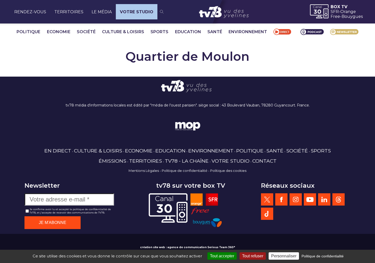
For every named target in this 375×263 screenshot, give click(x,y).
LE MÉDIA (102, 11)
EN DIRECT (57, 151)
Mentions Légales (144, 171)
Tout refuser (252, 256)
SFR (335, 11)
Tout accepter (222, 256)
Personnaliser (283, 256)
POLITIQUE (28, 31)
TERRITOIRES (68, 11)
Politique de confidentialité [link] (323, 256)
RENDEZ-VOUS (30, 11)
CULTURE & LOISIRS (123, 31)
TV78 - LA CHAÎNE (187, 161)
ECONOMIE (58, 31)
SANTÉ (214, 31)
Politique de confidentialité (184, 171)
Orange (348, 11)
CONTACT (264, 161)
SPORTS (159, 31)
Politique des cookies (228, 171)
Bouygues (352, 16)
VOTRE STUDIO (136, 11)
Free (335, 16)
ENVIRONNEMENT (248, 31)
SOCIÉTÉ (86, 31)
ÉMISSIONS (112, 161)
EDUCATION (188, 31)
